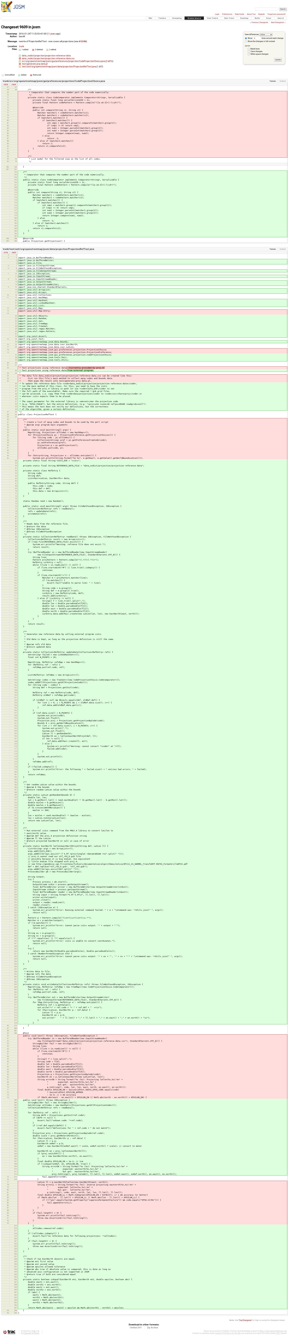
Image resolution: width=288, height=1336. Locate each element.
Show (249, 38)
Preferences (227, 14)
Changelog (177, 18)
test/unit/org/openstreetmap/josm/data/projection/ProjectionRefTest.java (59, 66)
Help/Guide (239, 14)
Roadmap (244, 18)
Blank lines (255, 49)
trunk (21, 46)
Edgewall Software (31, 1333)
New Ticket (229, 18)
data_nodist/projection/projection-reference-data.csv (48, 58)
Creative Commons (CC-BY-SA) (228, 1333)
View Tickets (212, 18)
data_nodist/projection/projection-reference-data (46, 55)
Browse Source (194, 18)
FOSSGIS (225, 1331)
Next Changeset (277, 22)
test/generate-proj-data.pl (35, 64)
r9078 (6, 84)
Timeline (162, 18)
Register (261, 14)
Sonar (268, 18)
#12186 (82, 41)
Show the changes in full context (261, 41)
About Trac (251, 14)
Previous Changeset (260, 22)
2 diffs (109, 61)
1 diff (99, 66)
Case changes (256, 51)
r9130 (6, 252)
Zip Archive (152, 1327)
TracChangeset (245, 1320)
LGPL (278, 1333)
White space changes (259, 54)
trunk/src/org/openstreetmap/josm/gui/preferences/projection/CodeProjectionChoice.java (54, 81)
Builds (257, 18)
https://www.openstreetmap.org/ (273, 1331)
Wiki (150, 18)
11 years (51, 34)
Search (281, 18)
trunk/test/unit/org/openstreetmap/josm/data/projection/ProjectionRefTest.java (48, 249)
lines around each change (272, 38)
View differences (252, 34)
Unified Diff (136, 1327)
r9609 (14, 84)
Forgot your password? (277, 14)
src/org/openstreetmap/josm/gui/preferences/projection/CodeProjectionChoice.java (63, 61)
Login (217, 14)
